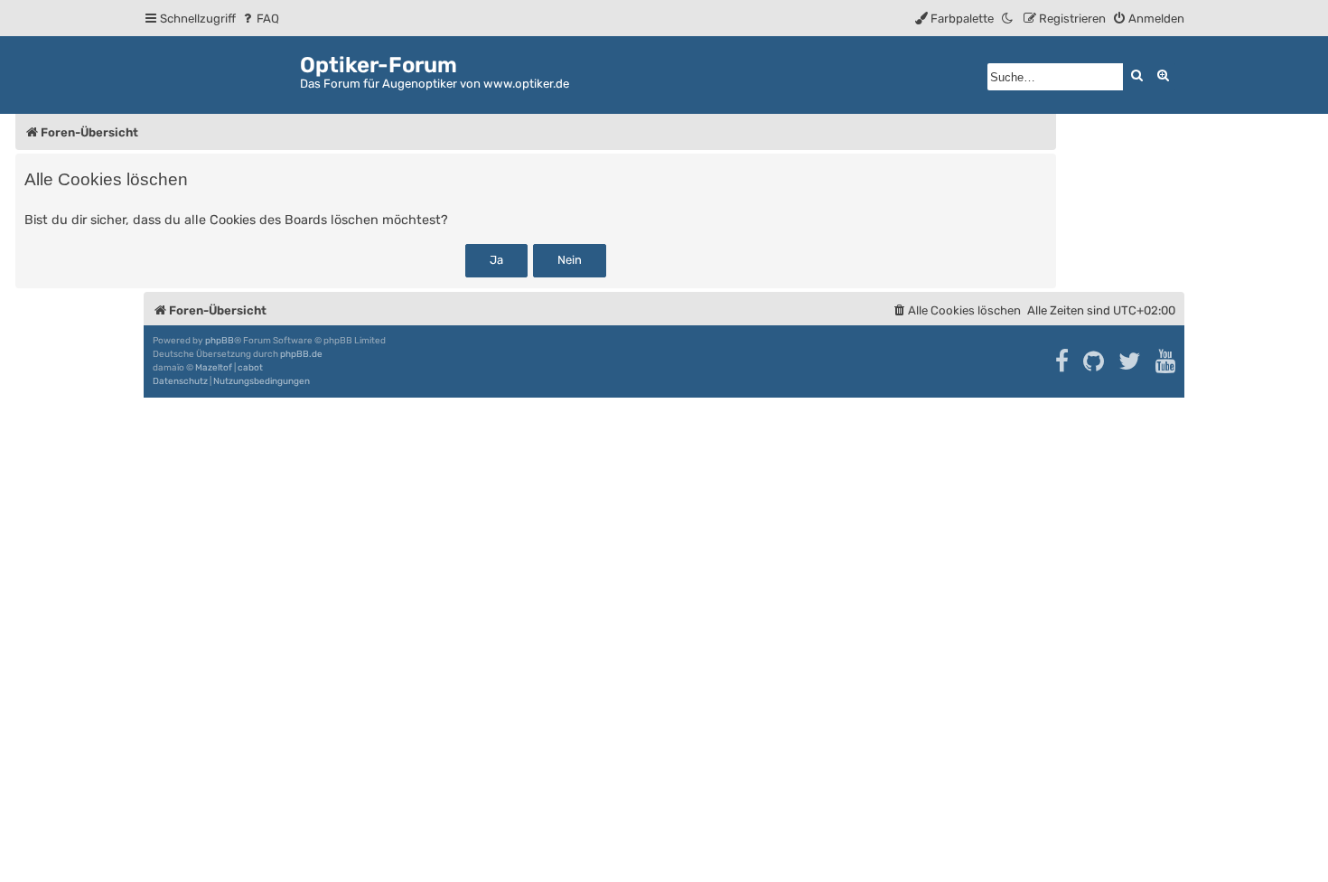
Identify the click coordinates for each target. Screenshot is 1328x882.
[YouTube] (1167, 361)
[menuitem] (259, 18)
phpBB (219, 340)
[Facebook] (1063, 361)
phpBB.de (301, 354)
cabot (250, 367)
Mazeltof (213, 367)
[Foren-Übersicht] (222, 72)
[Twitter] (1130, 361)
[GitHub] (1094, 361)
